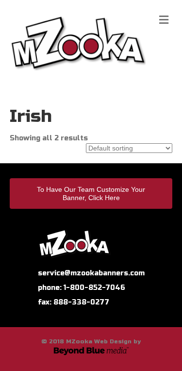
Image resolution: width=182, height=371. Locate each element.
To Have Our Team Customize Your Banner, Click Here (91, 194)
